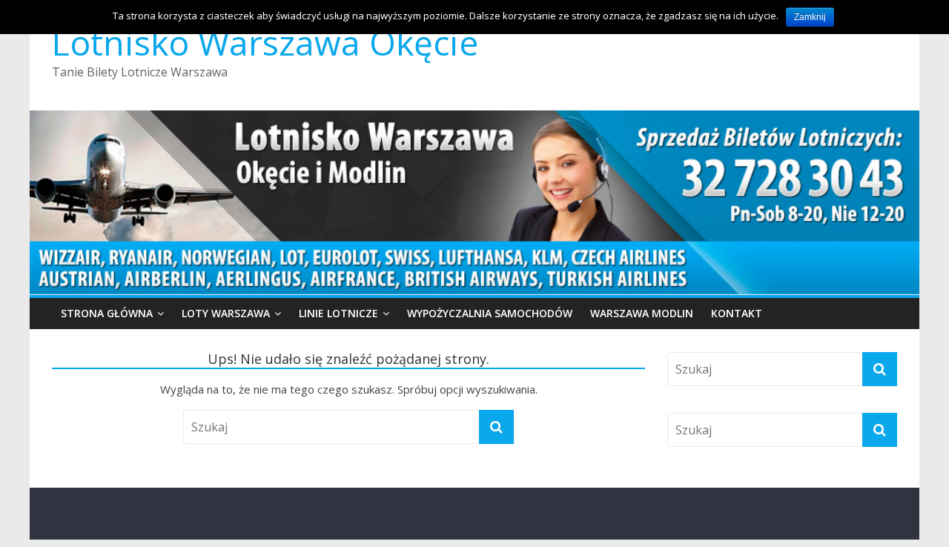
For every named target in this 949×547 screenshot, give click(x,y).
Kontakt (736, 313)
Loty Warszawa (226, 313)
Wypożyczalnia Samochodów (489, 313)
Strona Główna (107, 313)
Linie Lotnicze (338, 313)
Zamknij (810, 17)
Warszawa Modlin (641, 313)
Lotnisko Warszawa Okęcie (265, 42)
